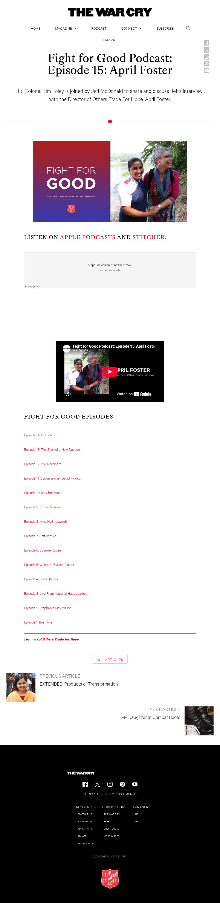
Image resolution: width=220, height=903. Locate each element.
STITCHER (149, 237)
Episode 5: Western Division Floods (49, 564)
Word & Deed (111, 835)
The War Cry (111, 814)
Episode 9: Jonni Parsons (42, 506)
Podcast (99, 28)
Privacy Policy (87, 843)
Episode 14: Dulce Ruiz (40, 434)
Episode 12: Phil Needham (42, 463)
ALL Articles (110, 659)
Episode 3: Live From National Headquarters (55, 593)
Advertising (85, 828)
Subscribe (165, 28)
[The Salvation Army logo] (110, 879)
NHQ (136, 821)
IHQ (136, 814)
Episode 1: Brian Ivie (38, 622)
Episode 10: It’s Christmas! (42, 492)
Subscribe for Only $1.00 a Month (110, 794)
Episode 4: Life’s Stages (41, 578)
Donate (82, 835)
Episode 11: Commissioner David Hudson (53, 478)
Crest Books (111, 828)
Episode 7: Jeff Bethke (40, 535)
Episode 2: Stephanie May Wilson (48, 607)
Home (35, 28)
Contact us (85, 814)
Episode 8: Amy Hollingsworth (45, 521)
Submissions (85, 821)
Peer (106, 821)
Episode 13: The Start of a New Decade (52, 449)
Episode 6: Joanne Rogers (43, 550)
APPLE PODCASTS (88, 237)
